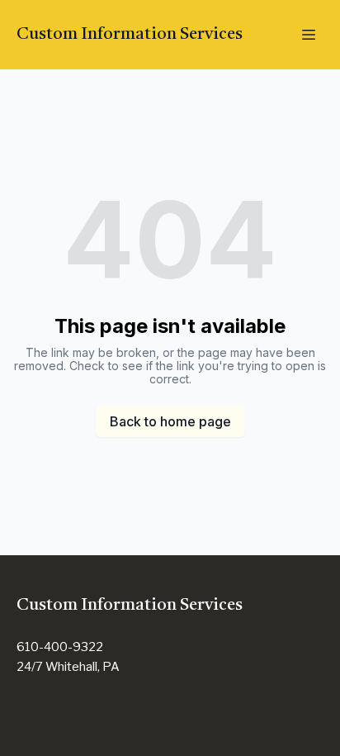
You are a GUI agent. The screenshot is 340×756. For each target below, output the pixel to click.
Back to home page (170, 421)
